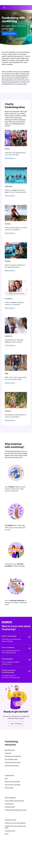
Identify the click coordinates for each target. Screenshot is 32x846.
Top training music (10, 830)
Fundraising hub (9, 775)
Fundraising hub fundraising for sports (15, 810)
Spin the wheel (9, 787)
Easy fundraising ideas (11, 759)
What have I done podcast (12, 781)
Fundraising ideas (10, 807)
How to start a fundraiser (12, 765)
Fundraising (8, 753)
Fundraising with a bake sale (13, 756)
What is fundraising (10, 797)
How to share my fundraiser (12, 784)
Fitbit (6, 778)
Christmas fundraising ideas (12, 762)
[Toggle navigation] (4, 7)
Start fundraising (9, 33)
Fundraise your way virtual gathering (15, 823)
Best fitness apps (10, 750)
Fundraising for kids (10, 820)
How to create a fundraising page (14, 800)
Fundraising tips (9, 803)
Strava (6, 834)
